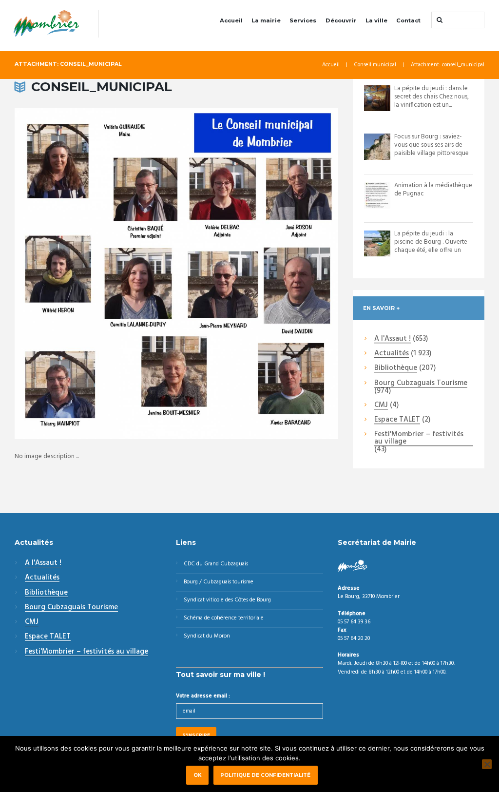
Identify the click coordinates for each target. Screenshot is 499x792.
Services (302, 20)
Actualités (391, 354)
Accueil (231, 20)
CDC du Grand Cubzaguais (216, 564)
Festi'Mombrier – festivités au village (418, 438)
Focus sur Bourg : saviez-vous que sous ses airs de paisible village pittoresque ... (431, 149)
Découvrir (341, 20)
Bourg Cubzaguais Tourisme (420, 383)
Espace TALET (397, 420)
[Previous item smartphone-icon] (95, 274)
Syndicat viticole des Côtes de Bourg (227, 600)
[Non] (487, 764)
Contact (408, 20)
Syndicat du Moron (207, 636)
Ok (197, 775)
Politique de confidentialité (265, 775)
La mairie (266, 20)
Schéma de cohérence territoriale (224, 618)
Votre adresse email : (203, 696)
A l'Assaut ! (392, 339)
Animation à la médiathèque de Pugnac (433, 189)
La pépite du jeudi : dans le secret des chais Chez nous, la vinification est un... (431, 96)
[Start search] (438, 20)
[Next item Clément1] (257, 274)
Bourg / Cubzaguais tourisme (218, 582)
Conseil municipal (375, 65)
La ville (376, 20)
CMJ (381, 405)
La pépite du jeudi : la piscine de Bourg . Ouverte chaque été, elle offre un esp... (430, 246)
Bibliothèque (395, 368)
